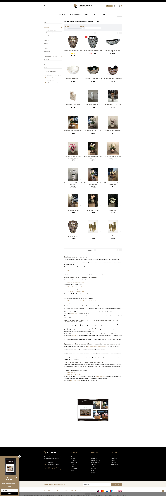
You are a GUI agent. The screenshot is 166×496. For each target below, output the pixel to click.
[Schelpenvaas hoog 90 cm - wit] (93, 96)
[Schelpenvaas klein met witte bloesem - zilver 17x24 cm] (73, 200)
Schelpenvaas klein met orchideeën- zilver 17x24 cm (93, 183)
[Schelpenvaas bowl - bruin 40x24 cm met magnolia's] (113, 174)
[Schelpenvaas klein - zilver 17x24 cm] (93, 42)
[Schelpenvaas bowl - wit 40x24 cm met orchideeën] (93, 122)
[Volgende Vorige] (119, 33)
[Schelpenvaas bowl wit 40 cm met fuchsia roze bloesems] (73, 148)
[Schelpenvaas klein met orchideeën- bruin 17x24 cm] (73, 122)
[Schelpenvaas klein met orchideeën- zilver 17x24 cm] (93, 174)
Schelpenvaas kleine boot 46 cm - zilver (113, 51)
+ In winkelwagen (72, 113)
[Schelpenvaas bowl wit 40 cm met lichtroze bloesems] (113, 122)
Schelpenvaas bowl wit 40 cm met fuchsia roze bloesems (73, 157)
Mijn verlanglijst (113, 462)
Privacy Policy (93, 464)
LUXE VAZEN (52, 11)
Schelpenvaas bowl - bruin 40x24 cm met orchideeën (93, 157)
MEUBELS (109, 11)
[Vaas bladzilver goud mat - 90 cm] (93, 226)
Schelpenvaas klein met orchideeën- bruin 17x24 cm (73, 131)
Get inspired (93, 472)
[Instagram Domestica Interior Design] (49, 468)
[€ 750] (82, 28)
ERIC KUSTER (62, 14)
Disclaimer (93, 466)
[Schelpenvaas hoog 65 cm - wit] (73, 96)
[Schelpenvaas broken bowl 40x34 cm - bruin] (113, 70)
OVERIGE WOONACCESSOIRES (75, 14)
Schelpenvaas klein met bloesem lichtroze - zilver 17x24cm (93, 209)
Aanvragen (10, 493)
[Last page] (121, 33)
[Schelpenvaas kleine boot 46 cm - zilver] (113, 42)
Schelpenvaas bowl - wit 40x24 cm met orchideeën (93, 131)
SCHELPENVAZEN (60, 11)
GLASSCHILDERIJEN (100, 11)
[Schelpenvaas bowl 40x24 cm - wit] (73, 70)
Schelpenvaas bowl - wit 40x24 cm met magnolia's (113, 209)
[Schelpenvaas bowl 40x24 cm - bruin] (93, 70)
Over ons (92, 456)
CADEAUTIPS (96, 14)
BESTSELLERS (117, 11)
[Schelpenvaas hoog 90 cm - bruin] (113, 96)
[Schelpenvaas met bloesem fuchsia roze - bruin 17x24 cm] (73, 226)
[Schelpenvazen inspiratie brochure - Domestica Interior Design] (93, 410)
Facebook (80, 490)
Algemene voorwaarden (95, 462)
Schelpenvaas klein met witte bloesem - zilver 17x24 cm (73, 209)
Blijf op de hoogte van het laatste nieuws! (54, 484)
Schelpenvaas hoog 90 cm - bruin (113, 104)
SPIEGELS (90, 11)
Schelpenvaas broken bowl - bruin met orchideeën (113, 157)
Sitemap (92, 470)
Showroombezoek (94, 474)
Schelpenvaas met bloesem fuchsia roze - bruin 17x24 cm (73, 235)
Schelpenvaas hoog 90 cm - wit (93, 104)
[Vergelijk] (47, 5)
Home (45, 17)
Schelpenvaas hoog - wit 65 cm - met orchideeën (73, 183)
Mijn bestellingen (114, 458)
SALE (46, 11)
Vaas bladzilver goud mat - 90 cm (93, 235)
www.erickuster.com (75, 313)
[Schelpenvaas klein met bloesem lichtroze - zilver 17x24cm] (93, 200)
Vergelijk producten (114, 464)
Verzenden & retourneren (95, 460)
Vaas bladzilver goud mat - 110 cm (113, 235)
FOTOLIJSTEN (81, 11)
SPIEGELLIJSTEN (71, 11)
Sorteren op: (84, 33)
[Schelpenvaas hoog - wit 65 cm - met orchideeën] (73, 174)
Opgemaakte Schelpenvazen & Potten (52, 34)
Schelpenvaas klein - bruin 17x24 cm (73, 50)
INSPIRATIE (87, 14)
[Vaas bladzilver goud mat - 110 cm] (113, 226)
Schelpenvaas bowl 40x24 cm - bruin (93, 78)
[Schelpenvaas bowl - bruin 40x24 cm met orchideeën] (93, 148)
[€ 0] (67, 28)
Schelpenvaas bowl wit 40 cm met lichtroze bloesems (113, 131)
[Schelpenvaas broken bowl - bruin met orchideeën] (113, 148)
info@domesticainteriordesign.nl (53, 464)
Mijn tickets (113, 460)
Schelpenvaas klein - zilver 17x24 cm (93, 50)
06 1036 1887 (50, 462)
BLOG (104, 14)
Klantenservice (93, 468)
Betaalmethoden (94, 458)
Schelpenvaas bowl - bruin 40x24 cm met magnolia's (113, 183)
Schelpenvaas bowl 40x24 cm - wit (73, 78)
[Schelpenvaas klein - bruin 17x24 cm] (73, 42)
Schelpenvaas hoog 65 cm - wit (73, 104)
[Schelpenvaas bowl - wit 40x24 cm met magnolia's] (113, 200)
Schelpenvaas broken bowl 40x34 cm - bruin (113, 79)
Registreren (113, 456)
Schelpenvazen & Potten (51, 30)
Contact (45, 67)
